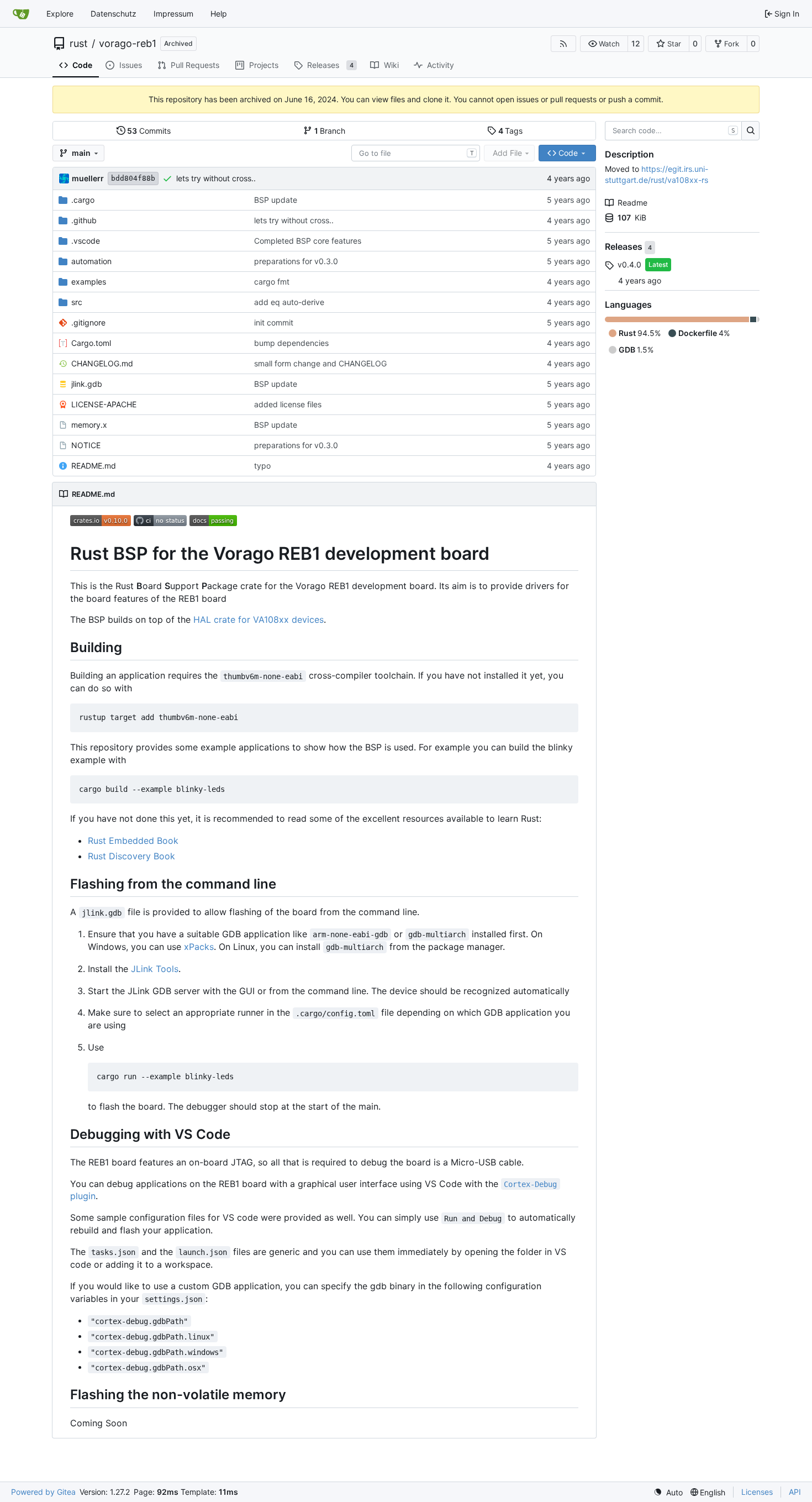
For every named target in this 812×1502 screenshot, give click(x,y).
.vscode (85, 240)
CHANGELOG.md (102, 363)
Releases (625, 247)
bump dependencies (291, 343)
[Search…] (750, 131)
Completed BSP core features (307, 240)
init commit (273, 322)
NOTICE (86, 445)
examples (88, 281)
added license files (287, 404)
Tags (510, 130)
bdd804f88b (133, 178)
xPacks (199, 946)
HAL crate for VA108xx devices (258, 619)
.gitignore (88, 322)
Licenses (757, 1491)
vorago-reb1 (127, 43)
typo (262, 465)
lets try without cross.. (216, 178)
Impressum (173, 13)
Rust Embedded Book (133, 840)
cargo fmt (271, 281)
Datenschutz (113, 13)
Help (218, 13)
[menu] (668, 1492)
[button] (604, 43)
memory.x (89, 424)
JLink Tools (154, 968)
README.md (93, 465)
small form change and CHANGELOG (320, 363)
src (76, 302)
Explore (59, 13)
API (795, 1491)
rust (79, 43)
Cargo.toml (91, 343)
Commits (149, 130)
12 (635, 43)
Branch (330, 130)
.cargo (82, 199)
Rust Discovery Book (131, 856)
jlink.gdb (86, 383)
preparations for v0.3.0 (296, 261)
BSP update (275, 199)
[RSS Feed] (563, 43)
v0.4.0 (629, 264)
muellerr (88, 178)
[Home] (21, 14)
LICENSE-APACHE (103, 404)
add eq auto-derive (289, 302)
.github (84, 220)
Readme (632, 202)
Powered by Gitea (43, 1491)
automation (91, 261)
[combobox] (415, 153)
